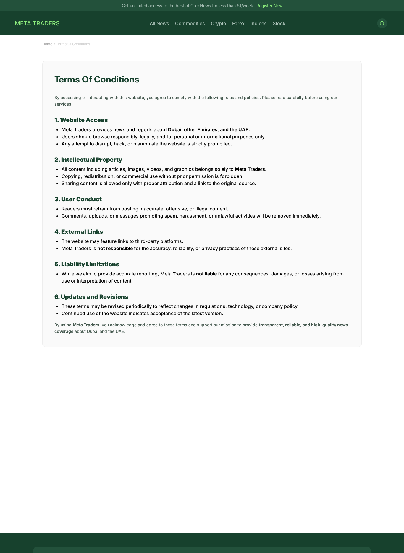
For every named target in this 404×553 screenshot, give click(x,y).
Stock (279, 23)
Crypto (218, 23)
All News (159, 23)
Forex (238, 23)
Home (47, 44)
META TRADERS (37, 23)
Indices (259, 23)
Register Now (268, 5)
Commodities (190, 23)
